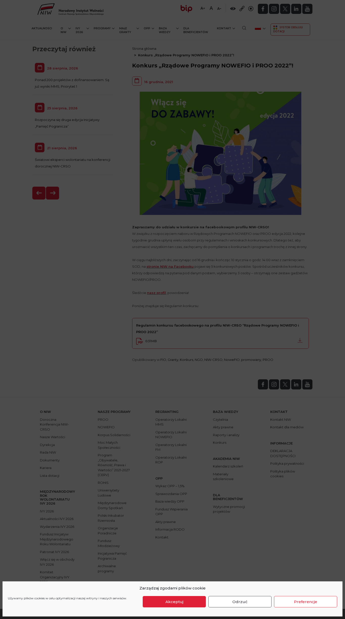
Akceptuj (174, 601)
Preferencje (305, 601)
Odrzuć (240, 601)
